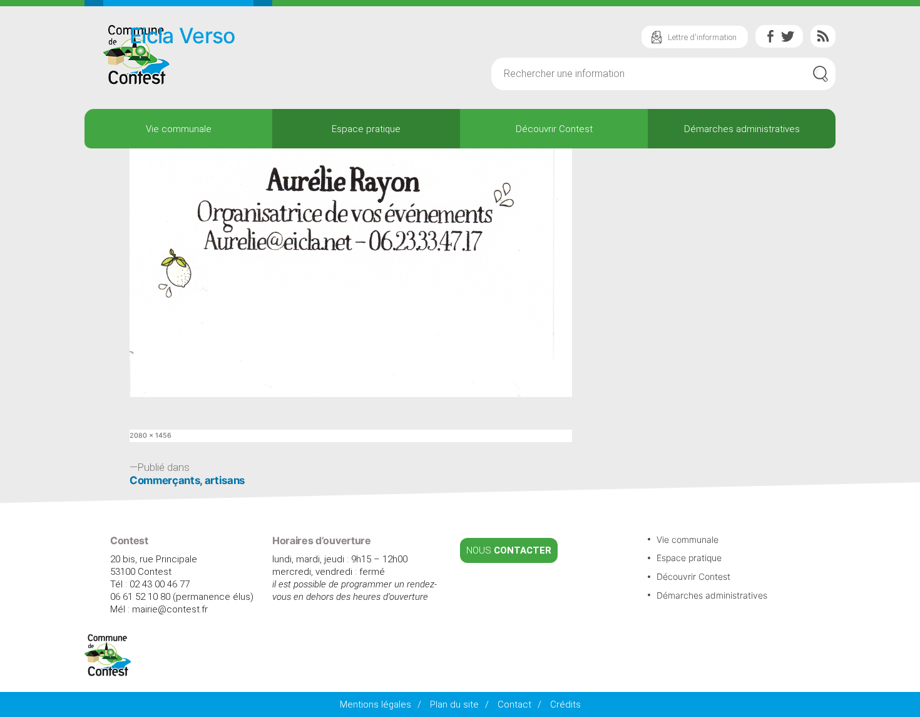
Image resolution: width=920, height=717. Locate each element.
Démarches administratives (742, 129)
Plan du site (454, 704)
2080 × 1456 (150, 435)
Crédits (565, 704)
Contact (514, 704)
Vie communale (179, 129)
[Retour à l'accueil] (107, 673)
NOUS (508, 550)
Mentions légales (375, 704)
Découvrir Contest (554, 129)
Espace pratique (366, 129)
